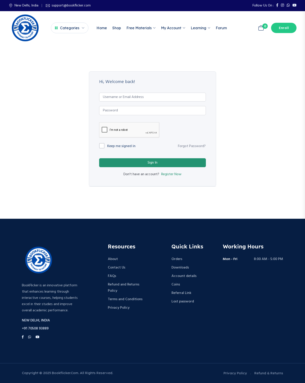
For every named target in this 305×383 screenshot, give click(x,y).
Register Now (171, 174)
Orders (176, 259)
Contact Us (116, 268)
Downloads (180, 268)
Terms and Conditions (125, 299)
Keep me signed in (121, 146)
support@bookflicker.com (71, 5)
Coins (175, 284)
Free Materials (139, 28)
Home (101, 28)
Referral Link (181, 293)
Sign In (152, 163)
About (113, 259)
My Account (171, 28)
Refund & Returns (268, 373)
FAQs (112, 276)
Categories (69, 28)
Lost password (182, 301)
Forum (221, 28)
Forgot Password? (192, 146)
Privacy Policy (119, 308)
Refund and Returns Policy (123, 288)
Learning (198, 28)
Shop (116, 28)
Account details (183, 276)
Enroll (284, 28)
